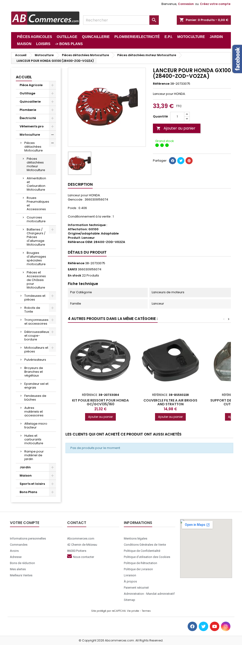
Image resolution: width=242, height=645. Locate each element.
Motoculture (30, 134)
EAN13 (72, 269)
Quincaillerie (30, 101)
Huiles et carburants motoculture (33, 439)
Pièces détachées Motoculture (33, 147)
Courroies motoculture (36, 219)
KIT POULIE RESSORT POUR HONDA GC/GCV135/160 (100, 402)
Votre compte (24, 522)
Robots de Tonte (32, 310)
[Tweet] (180, 160)
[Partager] (172, 160)
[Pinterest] (189, 160)
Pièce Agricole (31, 85)
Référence (161, 84)
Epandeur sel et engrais (36, 385)
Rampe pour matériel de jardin (34, 455)
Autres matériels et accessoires (33, 412)
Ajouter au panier (175, 128)
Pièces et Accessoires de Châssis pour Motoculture (36, 280)
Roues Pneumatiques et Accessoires (38, 203)
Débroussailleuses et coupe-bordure (38, 336)
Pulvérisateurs (35, 359)
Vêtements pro (32, 126)
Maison (26, 475)
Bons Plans (28, 492)
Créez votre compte (215, 4)
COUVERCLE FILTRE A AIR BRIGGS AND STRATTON (170, 402)
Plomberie (28, 110)
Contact (76, 522)
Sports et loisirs (32, 484)
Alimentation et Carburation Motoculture (36, 184)
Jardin (25, 467)
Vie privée (133, 611)
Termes (146, 611)
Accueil (24, 77)
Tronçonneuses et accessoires (36, 322)
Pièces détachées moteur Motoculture (36, 164)
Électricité (28, 118)
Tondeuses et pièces (34, 297)
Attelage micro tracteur (35, 425)
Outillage (27, 93)
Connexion (186, 4)
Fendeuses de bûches (35, 398)
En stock (74, 275)
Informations (138, 522)
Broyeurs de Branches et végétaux (33, 372)
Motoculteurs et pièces (36, 349)
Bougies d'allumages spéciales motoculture (36, 258)
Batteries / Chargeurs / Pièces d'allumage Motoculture (36, 237)
